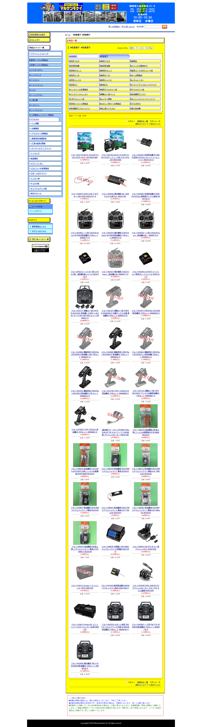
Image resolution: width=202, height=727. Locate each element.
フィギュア (35, 153)
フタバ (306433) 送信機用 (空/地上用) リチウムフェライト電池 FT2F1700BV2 (85, 549)
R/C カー (32, 90)
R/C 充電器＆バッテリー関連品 (41, 115)
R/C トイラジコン (36, 110)
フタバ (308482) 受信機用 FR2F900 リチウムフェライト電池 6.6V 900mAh (146, 510)
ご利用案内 (115, 27)
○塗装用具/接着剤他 (38, 139)
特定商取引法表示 (38, 35)
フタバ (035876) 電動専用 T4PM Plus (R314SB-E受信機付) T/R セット (85, 393)
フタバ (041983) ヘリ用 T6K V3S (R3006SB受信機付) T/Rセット (146, 627)
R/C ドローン (34, 105)
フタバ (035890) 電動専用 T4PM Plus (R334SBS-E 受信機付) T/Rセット (115, 354)
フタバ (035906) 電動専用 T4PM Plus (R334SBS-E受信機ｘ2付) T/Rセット (85, 354)
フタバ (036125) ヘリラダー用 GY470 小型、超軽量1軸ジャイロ (85, 274)
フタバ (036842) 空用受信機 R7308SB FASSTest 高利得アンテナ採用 (146, 196)
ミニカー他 (35, 178)
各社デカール (36, 193)
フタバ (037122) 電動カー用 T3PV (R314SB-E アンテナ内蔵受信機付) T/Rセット (145, 393)
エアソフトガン (37, 164)
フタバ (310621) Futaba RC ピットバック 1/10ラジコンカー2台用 (85, 627)
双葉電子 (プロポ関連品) (38, 60)
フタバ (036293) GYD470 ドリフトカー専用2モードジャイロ (146, 274)
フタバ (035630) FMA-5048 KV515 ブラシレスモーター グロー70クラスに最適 (145, 588)
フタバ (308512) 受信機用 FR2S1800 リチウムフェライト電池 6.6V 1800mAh (146, 471)
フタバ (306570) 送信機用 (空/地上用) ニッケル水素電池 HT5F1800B (145, 432)
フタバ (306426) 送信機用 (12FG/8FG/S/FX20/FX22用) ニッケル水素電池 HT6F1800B (84, 471)
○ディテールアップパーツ (41, 148)
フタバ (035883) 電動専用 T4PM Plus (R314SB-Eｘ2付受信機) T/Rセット (146, 354)
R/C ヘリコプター (36, 95)
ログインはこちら (39, 231)
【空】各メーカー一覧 (40, 239)
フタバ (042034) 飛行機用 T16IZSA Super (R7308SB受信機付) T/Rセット (115, 235)
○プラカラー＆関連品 (39, 133)
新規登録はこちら (39, 226)
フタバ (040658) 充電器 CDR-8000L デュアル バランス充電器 (115, 549)
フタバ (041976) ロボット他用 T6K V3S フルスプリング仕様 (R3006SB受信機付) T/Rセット (115, 627)
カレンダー (35, 40)
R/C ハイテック (35, 75)
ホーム (67, 35)
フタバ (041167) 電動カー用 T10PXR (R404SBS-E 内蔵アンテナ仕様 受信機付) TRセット (115, 313)
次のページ (155, 124)
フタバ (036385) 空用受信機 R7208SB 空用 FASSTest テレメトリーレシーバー (146, 157)
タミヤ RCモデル (36, 70)
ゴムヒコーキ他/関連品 (40, 168)
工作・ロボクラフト (39, 173)
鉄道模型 (34, 159)
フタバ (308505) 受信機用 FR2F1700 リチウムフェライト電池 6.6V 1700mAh (115, 510)
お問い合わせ (129, 27)
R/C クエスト (34, 80)
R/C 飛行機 (33, 100)
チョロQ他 (35, 184)
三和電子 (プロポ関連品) (38, 65)
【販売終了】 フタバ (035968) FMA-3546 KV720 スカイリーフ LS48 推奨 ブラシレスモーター (115, 432)
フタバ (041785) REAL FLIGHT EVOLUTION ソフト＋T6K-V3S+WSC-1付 (115, 157)
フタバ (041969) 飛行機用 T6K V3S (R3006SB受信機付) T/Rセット (85, 666)
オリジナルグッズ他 (39, 189)
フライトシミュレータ (40, 54)
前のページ (140, 124)
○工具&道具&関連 (38, 143)
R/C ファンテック (36, 85)
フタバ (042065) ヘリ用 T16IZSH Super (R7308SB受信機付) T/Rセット (85, 235)
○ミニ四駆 (35, 123)
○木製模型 (35, 128)
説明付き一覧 (142, 121)
